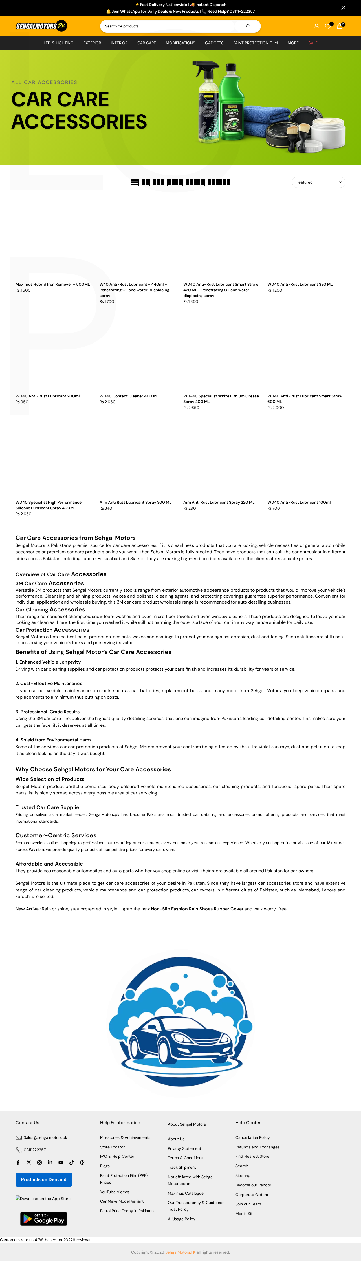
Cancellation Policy (252, 1137)
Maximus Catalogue (186, 1193)
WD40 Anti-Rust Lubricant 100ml (299, 502)
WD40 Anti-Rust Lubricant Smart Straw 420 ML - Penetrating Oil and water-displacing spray (220, 290)
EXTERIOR (92, 42)
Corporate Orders (251, 1194)
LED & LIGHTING (59, 42)
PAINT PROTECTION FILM (255, 42)
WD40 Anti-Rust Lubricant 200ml (48, 395)
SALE (313, 42)
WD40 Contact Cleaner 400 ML (129, 395)
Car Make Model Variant (122, 1201)
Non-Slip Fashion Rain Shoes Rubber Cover (197, 909)
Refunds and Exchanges (257, 1147)
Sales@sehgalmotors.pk (45, 1137)
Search (241, 1165)
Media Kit (243, 1213)
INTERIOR (119, 42)
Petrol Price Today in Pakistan (127, 1210)
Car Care (77, 574)
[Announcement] (180, 8)
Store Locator (112, 1147)
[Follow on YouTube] (60, 1162)
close (18, 8)
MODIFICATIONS (180, 42)
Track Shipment (182, 1167)
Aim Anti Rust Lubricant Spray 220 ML (219, 502)
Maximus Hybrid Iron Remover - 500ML (53, 284)
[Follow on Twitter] (28, 1162)
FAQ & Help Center (117, 1156)
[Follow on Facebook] (18, 1162)
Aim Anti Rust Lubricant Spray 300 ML (135, 502)
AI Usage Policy (181, 1218)
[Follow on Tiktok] (71, 1162)
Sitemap (242, 1175)
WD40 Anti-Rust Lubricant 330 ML (300, 284)
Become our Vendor (253, 1185)
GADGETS (214, 42)
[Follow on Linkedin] (50, 1162)
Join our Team (248, 1203)
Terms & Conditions (185, 1157)
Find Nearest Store (252, 1156)
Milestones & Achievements (125, 1137)
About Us (176, 1138)
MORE (293, 42)
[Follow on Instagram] (39, 1162)
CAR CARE (146, 42)
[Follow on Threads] (82, 1162)
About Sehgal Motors (187, 1124)
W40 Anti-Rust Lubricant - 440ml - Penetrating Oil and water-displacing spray (134, 290)
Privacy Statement (184, 1148)
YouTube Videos (114, 1191)
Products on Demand (44, 1179)
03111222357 (35, 1149)
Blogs (105, 1165)
